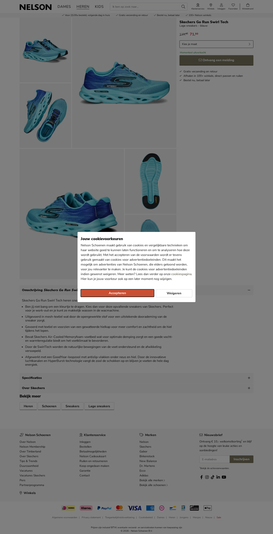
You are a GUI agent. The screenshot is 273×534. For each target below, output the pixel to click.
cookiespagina (181, 274)
